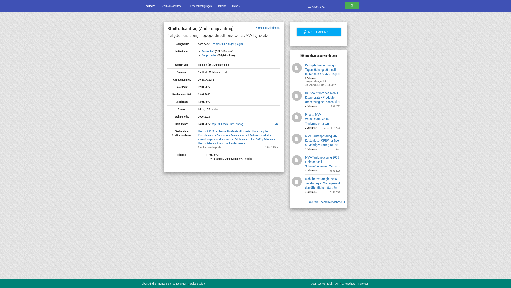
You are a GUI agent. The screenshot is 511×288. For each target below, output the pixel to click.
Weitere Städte (197, 283)
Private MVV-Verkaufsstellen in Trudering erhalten (317, 118)
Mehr (235, 6)
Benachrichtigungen (201, 6)
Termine (222, 6)
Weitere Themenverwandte (325, 202)
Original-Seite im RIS (269, 28)
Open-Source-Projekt (322, 283)
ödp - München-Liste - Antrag (227, 124)
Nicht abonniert (319, 31)
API (337, 283)
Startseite (150, 6)
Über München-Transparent (156, 283)
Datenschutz (348, 283)
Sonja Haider (209, 55)
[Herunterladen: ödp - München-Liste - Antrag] (277, 124)
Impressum (363, 283)
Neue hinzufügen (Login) (229, 44)
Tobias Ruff (208, 51)
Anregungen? (180, 283)
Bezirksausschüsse (171, 6)
